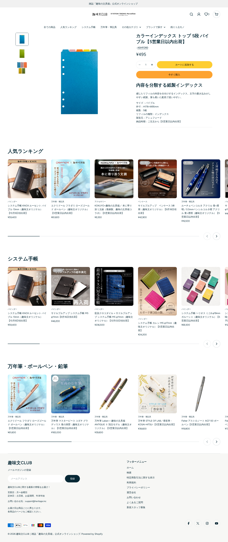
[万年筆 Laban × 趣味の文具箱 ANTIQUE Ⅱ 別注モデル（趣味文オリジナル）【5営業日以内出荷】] (114, 394)
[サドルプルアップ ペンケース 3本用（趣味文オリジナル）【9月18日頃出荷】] (157, 178)
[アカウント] (199, 14)
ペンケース (142, 202)
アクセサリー (100, 202)
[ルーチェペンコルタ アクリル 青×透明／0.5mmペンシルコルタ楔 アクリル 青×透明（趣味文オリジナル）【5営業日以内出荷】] (200, 178)
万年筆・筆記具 (57, 202)
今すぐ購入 (174, 74)
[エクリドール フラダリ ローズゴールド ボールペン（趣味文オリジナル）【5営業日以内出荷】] (70, 178)
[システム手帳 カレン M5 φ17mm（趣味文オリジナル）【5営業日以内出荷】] (157, 291)
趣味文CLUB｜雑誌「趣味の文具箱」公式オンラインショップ (48, 534)
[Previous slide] (207, 236)
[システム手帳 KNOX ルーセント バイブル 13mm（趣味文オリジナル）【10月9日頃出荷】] (27, 178)
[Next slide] (216, 236)
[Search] (191, 14)
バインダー (12, 202)
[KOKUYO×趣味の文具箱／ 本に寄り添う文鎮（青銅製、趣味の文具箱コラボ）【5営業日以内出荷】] (114, 178)
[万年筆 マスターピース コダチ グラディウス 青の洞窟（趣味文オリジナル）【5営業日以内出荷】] (70, 394)
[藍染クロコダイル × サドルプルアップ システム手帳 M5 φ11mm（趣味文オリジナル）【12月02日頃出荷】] (114, 286)
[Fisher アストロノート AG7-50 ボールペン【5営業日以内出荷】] (200, 394)
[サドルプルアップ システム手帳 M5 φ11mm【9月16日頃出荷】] (70, 286)
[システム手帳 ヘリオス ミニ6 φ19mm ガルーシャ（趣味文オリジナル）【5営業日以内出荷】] (200, 286)
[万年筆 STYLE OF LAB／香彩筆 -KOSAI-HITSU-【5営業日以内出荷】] (157, 394)
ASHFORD (142, 47)
